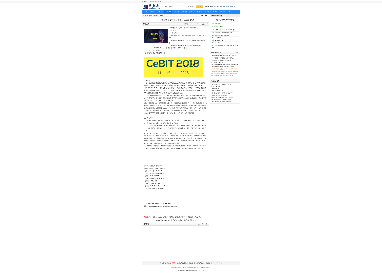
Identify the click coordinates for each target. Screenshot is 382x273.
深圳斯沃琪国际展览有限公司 (225, 20)
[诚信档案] (217, 23)
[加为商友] (224, 32)
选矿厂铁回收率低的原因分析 (220, 95)
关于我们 (168, 263)
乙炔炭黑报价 (215, 88)
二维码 (159, 1)
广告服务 (202, 263)
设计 (215, 6)
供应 (224, 6)
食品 (218, 6)
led (212, 6)
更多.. (237, 52)
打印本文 (180, 220)
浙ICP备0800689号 (216, 263)
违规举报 (186, 220)
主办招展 (160, 15)
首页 (150, 15)
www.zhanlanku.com (188, 270)
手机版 (152, 1)
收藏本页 (144, 1)
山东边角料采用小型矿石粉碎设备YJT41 (222, 93)
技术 (235, 6)
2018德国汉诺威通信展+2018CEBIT (221, 60)
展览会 (231, 6)
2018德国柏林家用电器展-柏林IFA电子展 (223, 58)
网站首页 (162, 263)
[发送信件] (229, 32)
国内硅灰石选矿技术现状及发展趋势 (221, 99)
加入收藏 (167, 220)
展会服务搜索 (160, 220)
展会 (221, 6)
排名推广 (196, 263)
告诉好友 (173, 220)
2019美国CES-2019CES (218, 62)
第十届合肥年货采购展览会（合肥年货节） (223, 84)
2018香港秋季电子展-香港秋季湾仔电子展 (223, 67)
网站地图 (191, 263)
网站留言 (208, 263)
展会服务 (154, 15)
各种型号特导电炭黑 (217, 91)
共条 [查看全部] (202, 224)
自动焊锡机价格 (216, 86)
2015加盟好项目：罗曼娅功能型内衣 (221, 101)
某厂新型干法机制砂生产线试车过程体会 (222, 97)
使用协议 (179, 263)
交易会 (227, 6)
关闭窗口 (192, 220)
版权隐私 (185, 263)
